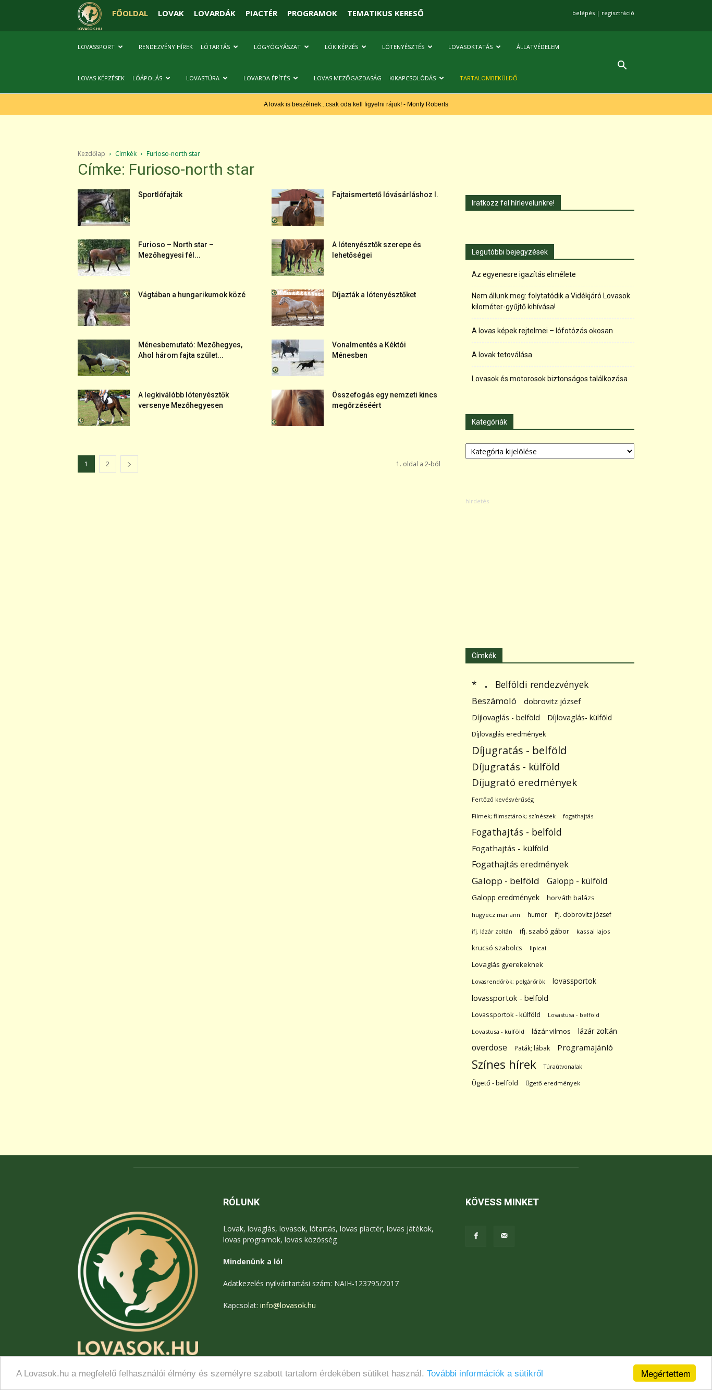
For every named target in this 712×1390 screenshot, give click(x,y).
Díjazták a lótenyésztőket (374, 295)
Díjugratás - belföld (519, 750)
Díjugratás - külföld (516, 766)
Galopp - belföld (505, 880)
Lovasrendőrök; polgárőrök (508, 981)
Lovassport (96, 47)
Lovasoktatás (470, 47)
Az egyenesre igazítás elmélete (524, 274)
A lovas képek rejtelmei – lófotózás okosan (542, 331)
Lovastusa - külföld (498, 1031)
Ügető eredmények (552, 1083)
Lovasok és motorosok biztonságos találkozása (550, 378)
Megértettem (666, 1373)
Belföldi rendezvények (541, 684)
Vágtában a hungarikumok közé (191, 295)
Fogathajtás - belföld (517, 832)
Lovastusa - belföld (573, 1015)
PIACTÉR (261, 13)
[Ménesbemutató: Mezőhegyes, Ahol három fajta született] (104, 358)
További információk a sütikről (485, 1374)
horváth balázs (571, 897)
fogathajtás (578, 816)
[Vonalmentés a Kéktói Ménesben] (298, 358)
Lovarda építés (266, 78)
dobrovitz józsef (552, 701)
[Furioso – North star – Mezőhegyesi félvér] (104, 257)
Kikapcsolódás (412, 78)
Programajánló (585, 1047)
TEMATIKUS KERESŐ (385, 13)
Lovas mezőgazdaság (348, 78)
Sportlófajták (160, 194)
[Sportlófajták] (104, 207)
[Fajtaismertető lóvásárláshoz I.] (298, 207)
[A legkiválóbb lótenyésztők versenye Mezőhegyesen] (104, 408)
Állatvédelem (538, 47)
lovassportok (574, 981)
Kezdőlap (91, 153)
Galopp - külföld (577, 881)
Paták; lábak (532, 1048)
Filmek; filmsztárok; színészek (514, 816)
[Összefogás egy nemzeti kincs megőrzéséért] (298, 408)
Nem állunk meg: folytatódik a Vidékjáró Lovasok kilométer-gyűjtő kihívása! (551, 301)
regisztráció (617, 13)
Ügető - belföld (495, 1082)
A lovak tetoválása (502, 354)
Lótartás (215, 47)
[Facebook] (475, 1236)
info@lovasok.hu (288, 1305)
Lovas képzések (101, 78)
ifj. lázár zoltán (492, 931)
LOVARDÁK (215, 13)
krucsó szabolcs (497, 947)
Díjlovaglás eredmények (509, 734)
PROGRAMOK (312, 13)
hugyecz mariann (496, 914)
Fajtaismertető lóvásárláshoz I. (385, 194)
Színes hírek (504, 1064)
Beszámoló (494, 700)
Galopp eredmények (505, 897)
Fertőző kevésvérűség (503, 799)
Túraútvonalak (563, 1066)
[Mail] (504, 1236)
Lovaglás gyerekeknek (507, 964)
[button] (621, 66)
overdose (489, 1047)
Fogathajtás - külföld (510, 848)
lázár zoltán (597, 1031)
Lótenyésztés (403, 47)
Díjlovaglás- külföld (579, 717)
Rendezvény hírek (166, 47)
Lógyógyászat (277, 47)
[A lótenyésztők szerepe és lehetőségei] (298, 257)
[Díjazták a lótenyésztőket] (298, 307)
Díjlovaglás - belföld (506, 717)
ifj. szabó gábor (544, 931)
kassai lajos (593, 931)
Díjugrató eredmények (524, 782)
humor (537, 914)
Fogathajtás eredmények (520, 864)
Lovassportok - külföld (506, 1014)
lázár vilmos (551, 1031)
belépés (583, 13)
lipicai (538, 948)
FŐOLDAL (130, 13)
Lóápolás (147, 78)
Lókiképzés (341, 47)
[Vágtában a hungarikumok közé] (104, 307)
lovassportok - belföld (510, 998)
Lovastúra (202, 78)
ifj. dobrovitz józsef (583, 914)
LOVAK (171, 13)
